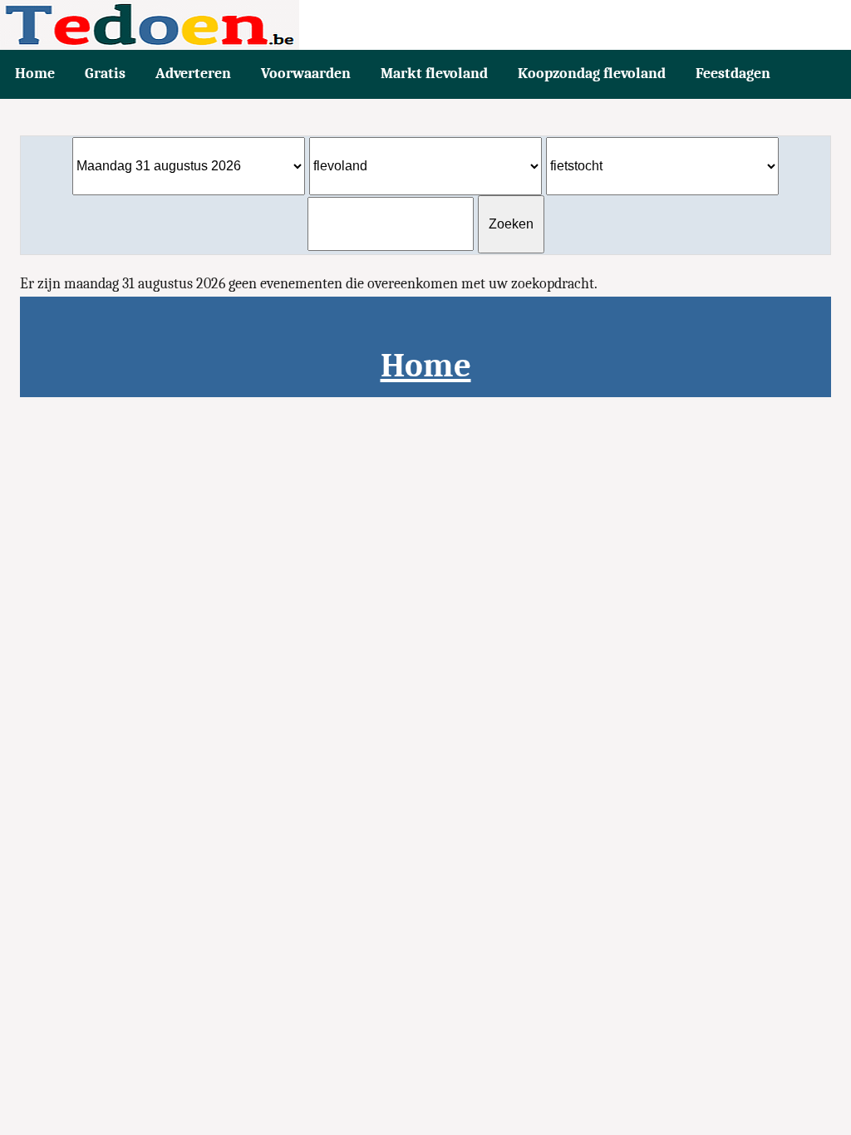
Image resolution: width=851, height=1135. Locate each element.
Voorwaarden (306, 73)
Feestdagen (733, 73)
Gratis (105, 73)
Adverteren (193, 73)
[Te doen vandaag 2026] (425, 25)
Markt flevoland (434, 73)
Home (35, 73)
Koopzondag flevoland (592, 73)
